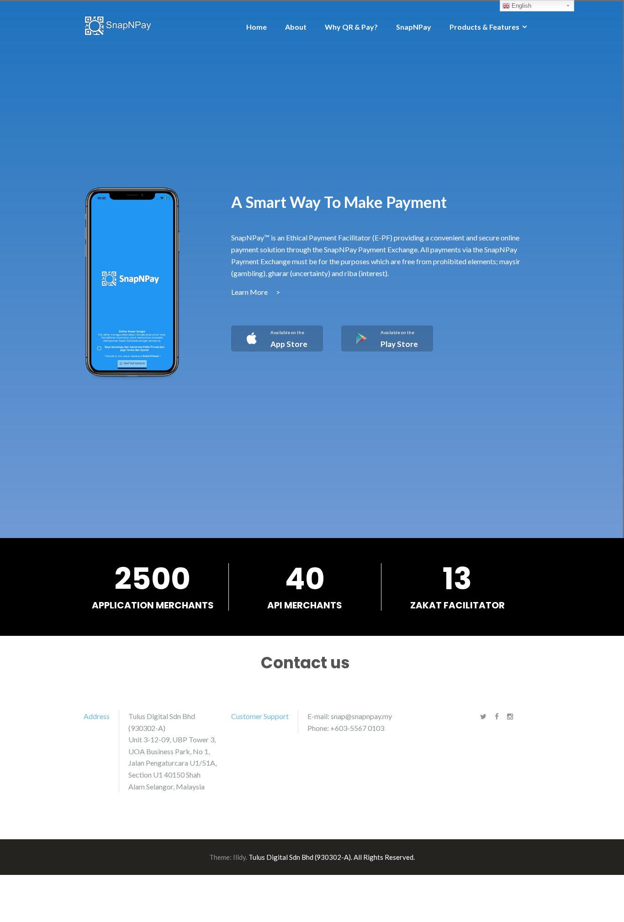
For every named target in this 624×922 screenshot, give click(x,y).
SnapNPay (413, 26)
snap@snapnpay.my (361, 716)
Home (256, 26)
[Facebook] (497, 716)
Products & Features (484, 26)
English (520, 5)
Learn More (255, 292)
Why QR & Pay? (351, 26)
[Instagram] (510, 716)
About (296, 26)
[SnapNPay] (118, 24)
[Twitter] (483, 716)
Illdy (239, 857)
